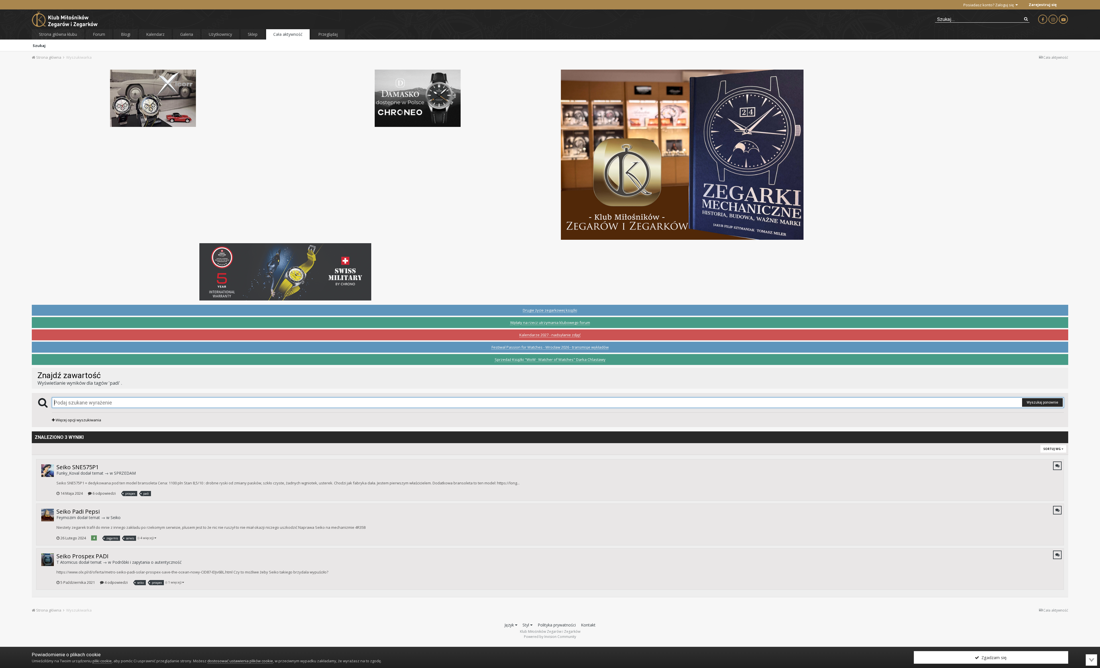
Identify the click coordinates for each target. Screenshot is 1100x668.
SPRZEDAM (125, 473)
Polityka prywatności (557, 625)
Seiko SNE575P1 (77, 467)
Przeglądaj (328, 34)
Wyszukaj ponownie (1042, 402)
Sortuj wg (1052, 449)
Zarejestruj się (1043, 4)
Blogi (125, 34)
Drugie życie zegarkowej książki (550, 310)
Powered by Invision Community (550, 636)
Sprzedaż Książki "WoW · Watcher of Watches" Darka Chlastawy (550, 359)
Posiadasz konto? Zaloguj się (989, 4)
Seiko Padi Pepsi (78, 511)
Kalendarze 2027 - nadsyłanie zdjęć (550, 334)
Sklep (253, 34)
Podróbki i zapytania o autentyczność (147, 562)
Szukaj (39, 45)
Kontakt (588, 625)
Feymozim (66, 517)
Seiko (116, 517)
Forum (99, 34)
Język (509, 625)
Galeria (186, 34)
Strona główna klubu (58, 34)
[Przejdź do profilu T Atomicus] (47, 559)
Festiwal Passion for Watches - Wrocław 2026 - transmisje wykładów (550, 347)
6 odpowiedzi (104, 493)
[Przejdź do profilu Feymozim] (47, 515)
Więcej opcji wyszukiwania (78, 420)
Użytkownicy (220, 34)
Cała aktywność (287, 34)
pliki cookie (102, 660)
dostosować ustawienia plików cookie (240, 660)
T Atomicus (67, 562)
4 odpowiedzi (116, 582)
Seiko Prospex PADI (82, 556)
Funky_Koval (67, 473)
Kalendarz (155, 34)
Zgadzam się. (993, 657)
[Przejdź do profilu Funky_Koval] (47, 470)
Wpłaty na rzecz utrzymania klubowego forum (550, 322)
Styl (526, 625)
